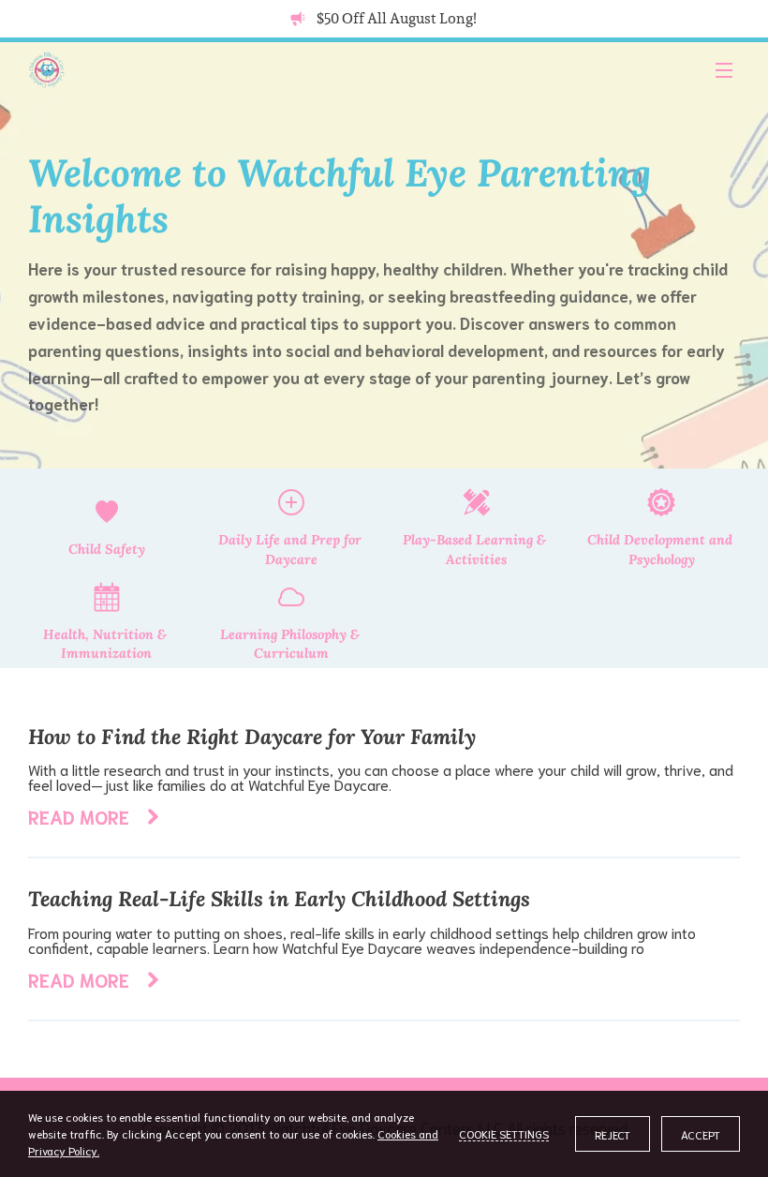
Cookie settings (504, 1133)
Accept (700, 1134)
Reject (612, 1134)
